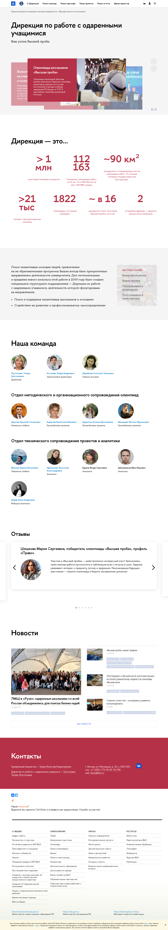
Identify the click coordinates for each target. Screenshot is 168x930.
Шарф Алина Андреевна (23, 499)
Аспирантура (55, 862)
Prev (154, 61)
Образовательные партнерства (63, 879)
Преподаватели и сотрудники (25, 848)
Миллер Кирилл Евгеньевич (24, 467)
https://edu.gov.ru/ (71, 911)
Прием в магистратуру (60, 857)
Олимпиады (55, 844)
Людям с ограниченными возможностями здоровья (30, 892)
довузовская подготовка (37, 713)
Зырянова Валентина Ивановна (62, 422)
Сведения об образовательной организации (25, 885)
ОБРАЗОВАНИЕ (57, 831)
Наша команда (50, 3)
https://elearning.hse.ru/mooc (126, 911)
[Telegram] (16, 795)
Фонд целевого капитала (23, 866)
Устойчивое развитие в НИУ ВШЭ (26, 844)
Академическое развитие (99, 857)
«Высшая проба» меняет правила (122, 650)
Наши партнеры (68, 3)
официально (127, 659)
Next (154, 69)
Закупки (15, 857)
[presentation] (14, 567)
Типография (132, 848)
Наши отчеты (103, 3)
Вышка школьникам (134, 275)
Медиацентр (132, 853)
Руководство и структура (23, 840)
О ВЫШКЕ (17, 831)
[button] (76, 607)
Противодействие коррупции (25, 870)
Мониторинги (94, 844)
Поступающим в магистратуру (132, 296)
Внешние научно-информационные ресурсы (103, 867)
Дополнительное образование (63, 866)
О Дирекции (33, 3)
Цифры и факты (18, 835)
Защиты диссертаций (97, 853)
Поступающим (114, 712)
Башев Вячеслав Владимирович (55, 766)
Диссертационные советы (99, 848)
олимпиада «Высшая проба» (120, 667)
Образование (17, 713)
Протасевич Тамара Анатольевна (20, 374)
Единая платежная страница (24, 897)
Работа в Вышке (18, 902)
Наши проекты (86, 3)
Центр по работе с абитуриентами (139, 712)
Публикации (132, 862)
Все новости (84, 724)
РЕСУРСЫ (131, 831)
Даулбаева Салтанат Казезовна (98, 373)
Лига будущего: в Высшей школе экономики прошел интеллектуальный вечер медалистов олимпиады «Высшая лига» (130, 679)
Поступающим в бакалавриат (132, 287)
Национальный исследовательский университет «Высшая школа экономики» (48, 11)
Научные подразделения (98, 835)
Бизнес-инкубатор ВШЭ (60, 875)
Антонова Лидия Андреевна (60, 373)
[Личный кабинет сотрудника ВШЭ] (150, 4)
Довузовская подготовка (61, 840)
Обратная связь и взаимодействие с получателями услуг (65, 884)
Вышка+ (53, 853)
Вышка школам (131, 280)
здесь (146, 923)
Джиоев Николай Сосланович (25, 422)
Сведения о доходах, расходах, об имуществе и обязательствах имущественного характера (27, 877)
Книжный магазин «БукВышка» (139, 844)
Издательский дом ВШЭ (137, 840)
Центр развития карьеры (61, 870)
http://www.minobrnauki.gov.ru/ (25, 911)
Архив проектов (121, 3)
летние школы (57, 713)
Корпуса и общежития (21, 853)
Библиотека (132, 835)
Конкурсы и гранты (96, 862)
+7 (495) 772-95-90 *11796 (105, 769)
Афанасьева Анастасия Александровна (58, 469)
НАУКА (92, 831)
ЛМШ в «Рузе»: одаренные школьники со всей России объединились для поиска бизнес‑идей (45, 700)
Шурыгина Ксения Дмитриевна (97, 422)
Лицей (53, 835)
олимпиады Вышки (144, 667)
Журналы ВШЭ (133, 857)
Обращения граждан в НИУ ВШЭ (26, 862)
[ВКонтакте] (12, 795)
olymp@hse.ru (96, 773)
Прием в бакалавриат (59, 848)
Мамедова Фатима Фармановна (133, 422)
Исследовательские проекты (100, 840)
